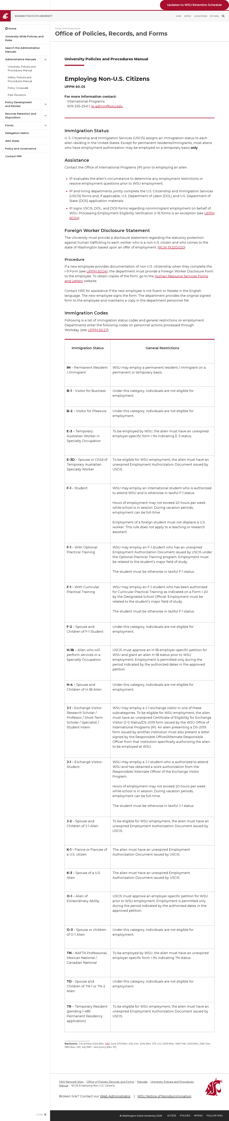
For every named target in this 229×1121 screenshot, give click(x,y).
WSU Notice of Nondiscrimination (164, 1096)
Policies (185, 1115)
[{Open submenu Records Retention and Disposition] (45, 115)
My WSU (214, 16)
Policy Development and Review (18, 104)
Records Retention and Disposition (20, 115)
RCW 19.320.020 (171, 247)
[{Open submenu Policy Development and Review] (45, 104)
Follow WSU (215, 1115)
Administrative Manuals (20, 59)
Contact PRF (13, 156)
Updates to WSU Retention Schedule (194, 5)
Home (12, 28)
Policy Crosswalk (18, 88)
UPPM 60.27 (98, 330)
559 (107, 1043)
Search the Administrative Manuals (22, 49)
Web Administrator (115, 1096)
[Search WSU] (223, 16)
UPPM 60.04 (97, 271)
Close (40, 1114)
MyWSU (198, 1115)
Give (178, 16)
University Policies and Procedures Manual (22, 68)
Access (171, 1115)
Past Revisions (17, 95)
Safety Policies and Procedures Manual (20, 79)
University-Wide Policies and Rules (24, 38)
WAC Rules (12, 141)
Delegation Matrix (17, 133)
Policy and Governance (20, 148)
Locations (200, 16)
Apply (187, 16)
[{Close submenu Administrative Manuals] (45, 59)
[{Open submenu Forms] (45, 125)
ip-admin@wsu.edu (107, 106)
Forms (9, 125)
